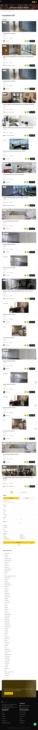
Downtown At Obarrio (8, 560)
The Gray (6, 652)
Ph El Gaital (6, 598)
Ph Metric (6, 605)
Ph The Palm (7, 628)
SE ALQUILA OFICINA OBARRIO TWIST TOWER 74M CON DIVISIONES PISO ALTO (18, 57)
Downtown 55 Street (8, 558)
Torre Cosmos (7, 661)
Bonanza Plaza (7, 553)
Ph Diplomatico (7, 595)
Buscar (18, 542)
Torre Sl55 (6, 666)
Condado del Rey (23, 714)
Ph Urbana (6, 630)
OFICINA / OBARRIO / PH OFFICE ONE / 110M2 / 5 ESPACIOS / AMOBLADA (18, 127)
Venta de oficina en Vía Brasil (9, 33)
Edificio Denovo (7, 562)
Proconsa (6, 640)
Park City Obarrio (7, 577)
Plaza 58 (6, 633)
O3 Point (6, 572)
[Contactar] (25, 41)
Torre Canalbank (7, 659)
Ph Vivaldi (6, 631)
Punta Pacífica (22, 720)
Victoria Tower (7, 673)
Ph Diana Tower (7, 593)
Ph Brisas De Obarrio (8, 584)
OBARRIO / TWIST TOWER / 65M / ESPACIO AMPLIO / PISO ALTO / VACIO (18, 291)
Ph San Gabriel (7, 621)
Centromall (6, 555)
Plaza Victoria (7, 638)
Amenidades (5, 533)
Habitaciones (5, 525)
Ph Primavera (7, 617)
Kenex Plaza (7, 567)
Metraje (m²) (5, 521)
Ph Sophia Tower (7, 623)
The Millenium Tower (8, 654)
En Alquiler (27, 498)
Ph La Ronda (7, 600)
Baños (4, 529)
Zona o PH (4, 504)
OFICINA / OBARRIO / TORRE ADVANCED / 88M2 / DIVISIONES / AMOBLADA (18, 104)
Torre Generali (7, 663)
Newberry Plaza (7, 570)
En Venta (11, 498)
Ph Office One (7, 612)
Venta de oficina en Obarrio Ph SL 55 (10, 221)
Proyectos (4, 718)
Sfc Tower (6, 645)
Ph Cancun (6, 588)
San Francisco (22, 716)
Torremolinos (7, 668)
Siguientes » (24, 492)
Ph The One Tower (8, 626)
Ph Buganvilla (7, 586)
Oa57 (5, 574)
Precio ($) (4, 517)
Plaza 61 (6, 635)
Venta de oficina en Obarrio (9, 337)
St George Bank (7, 649)
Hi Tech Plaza (7, 565)
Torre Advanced (7, 656)
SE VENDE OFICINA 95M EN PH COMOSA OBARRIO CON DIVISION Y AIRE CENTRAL (18, 478)
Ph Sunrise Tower (7, 624)
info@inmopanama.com (25, 705)
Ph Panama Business (8, 614)
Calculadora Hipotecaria (6, 722)
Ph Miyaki (6, 607)
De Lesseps (6, 556)
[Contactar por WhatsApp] (35, 724)
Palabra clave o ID (6, 500)
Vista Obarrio (7, 675)
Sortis (5, 647)
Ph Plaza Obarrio (7, 616)
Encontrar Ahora (8, 693)
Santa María (22, 722)
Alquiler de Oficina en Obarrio (9, 244)
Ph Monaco (6, 609)
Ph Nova (6, 610)
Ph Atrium (6, 581)
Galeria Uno (6, 563)
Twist (5, 670)
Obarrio (21, 718)
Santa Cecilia (7, 642)
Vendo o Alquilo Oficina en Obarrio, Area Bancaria (13, 174)
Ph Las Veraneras (7, 602)
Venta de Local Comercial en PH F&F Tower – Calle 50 (14, 151)
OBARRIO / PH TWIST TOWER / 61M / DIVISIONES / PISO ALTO (15, 197)
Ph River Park (7, 619)
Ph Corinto (6, 591)
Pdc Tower (6, 579)
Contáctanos (4, 720)
